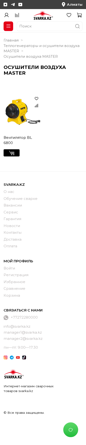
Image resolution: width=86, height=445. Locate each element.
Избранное (14, 281)
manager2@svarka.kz (23, 338)
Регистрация (16, 275)
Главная (11, 40)
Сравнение (14, 288)
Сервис (11, 212)
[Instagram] (5, 4)
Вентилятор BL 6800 (18, 140)
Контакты (13, 232)
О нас (9, 191)
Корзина (12, 295)
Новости (12, 225)
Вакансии (13, 205)
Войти (9, 268)
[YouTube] (20, 4)
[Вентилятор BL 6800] (22, 112)
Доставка (13, 239)
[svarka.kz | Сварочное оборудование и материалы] (14, 373)
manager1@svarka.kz (23, 332)
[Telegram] (13, 4)
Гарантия (12, 219)
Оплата (10, 246)
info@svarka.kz (17, 326)
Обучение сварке (21, 198)
